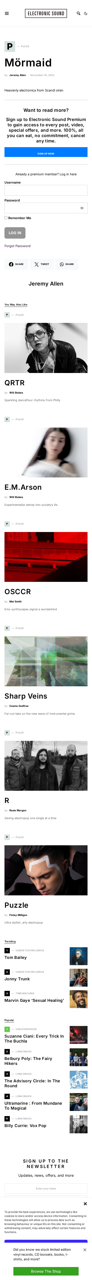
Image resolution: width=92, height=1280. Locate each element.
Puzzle (16, 905)
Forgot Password (17, 246)
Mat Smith (15, 601)
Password (12, 200)
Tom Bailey (15, 957)
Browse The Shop (46, 1271)
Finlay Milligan (18, 915)
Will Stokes (16, 392)
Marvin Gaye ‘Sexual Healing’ (34, 1000)
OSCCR (17, 591)
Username (12, 182)
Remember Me (19, 218)
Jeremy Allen (17, 75)
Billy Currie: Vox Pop (25, 1125)
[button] (85, 1203)
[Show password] (82, 208)
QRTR (14, 382)
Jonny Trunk (17, 979)
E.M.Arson (23, 487)
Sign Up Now (46, 153)
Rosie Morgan (17, 810)
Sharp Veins (26, 696)
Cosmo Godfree (19, 706)
